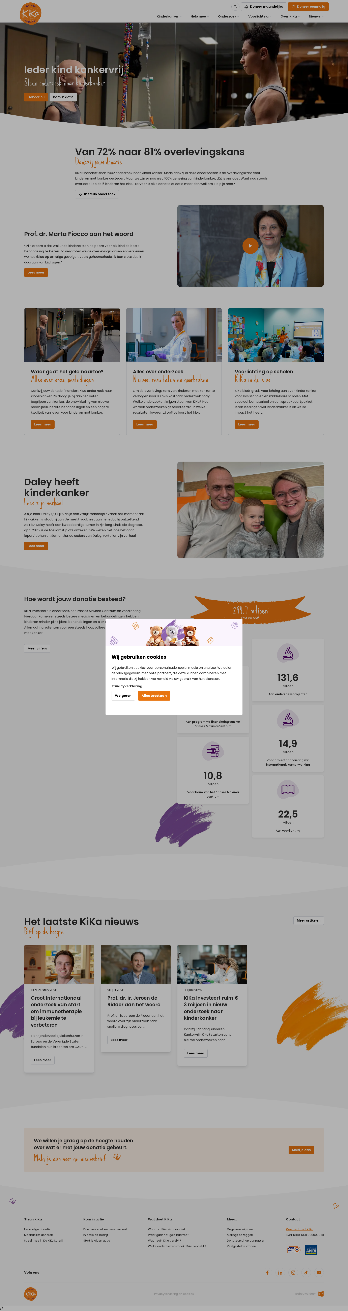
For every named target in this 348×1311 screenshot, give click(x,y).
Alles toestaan (154, 695)
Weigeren (123, 695)
